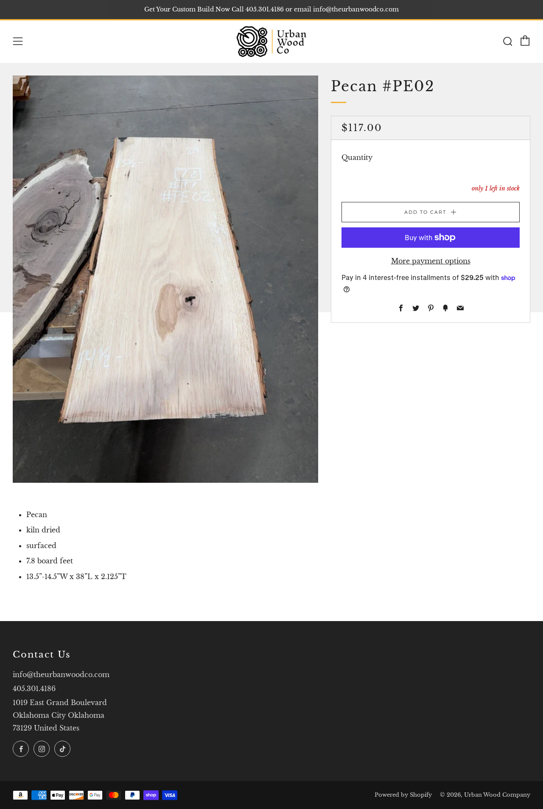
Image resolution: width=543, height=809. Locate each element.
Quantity (356, 157)
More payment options (430, 261)
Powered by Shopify (403, 795)
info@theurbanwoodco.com (61, 674)
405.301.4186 (34, 688)
